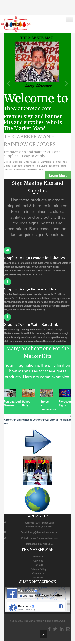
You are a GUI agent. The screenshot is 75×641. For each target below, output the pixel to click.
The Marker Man (33, 621)
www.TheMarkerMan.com (44, 538)
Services (38, 560)
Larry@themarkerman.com (43, 532)
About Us (38, 556)
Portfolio (38, 565)
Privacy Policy (38, 569)
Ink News (38, 577)
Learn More (58, 175)
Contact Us (38, 573)
